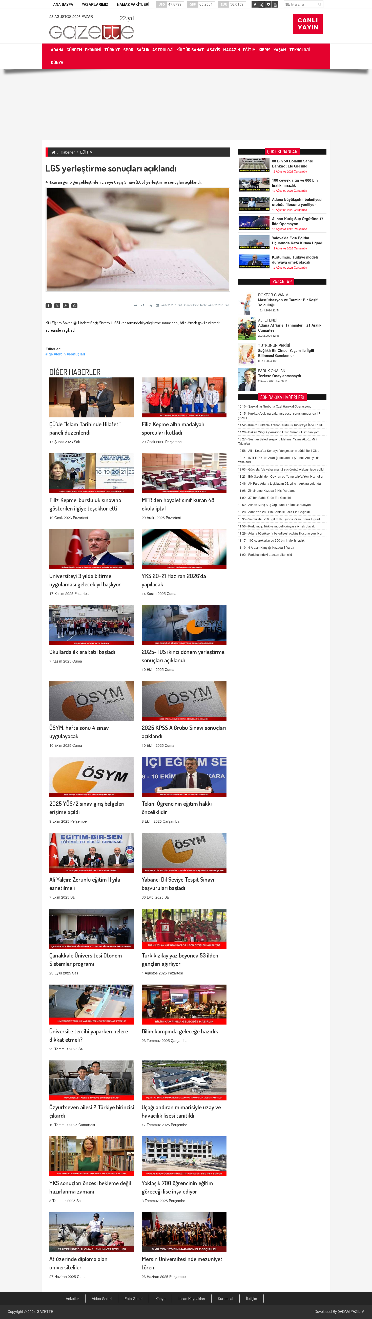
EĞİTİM (86, 152)
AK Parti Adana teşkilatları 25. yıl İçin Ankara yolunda (279, 483)
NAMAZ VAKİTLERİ (133, 4)
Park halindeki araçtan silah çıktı (265, 554)
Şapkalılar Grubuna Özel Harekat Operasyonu (275, 406)
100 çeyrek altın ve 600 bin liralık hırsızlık (295, 183)
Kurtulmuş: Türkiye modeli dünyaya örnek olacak (295, 259)
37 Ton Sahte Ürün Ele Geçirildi (265, 497)
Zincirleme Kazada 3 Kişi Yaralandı (267, 490)
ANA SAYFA (63, 4)
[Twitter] (57, 305)
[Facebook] (49, 305)
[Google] (66, 305)
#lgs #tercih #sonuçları (65, 353)
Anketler (72, 1298)
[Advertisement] (186, 104)
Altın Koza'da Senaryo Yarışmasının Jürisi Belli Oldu (278, 450)
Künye (160, 1298)
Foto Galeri (133, 1298)
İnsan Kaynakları (191, 1298)
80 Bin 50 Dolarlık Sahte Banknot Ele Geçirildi (292, 163)
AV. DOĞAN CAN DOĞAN (278, 370)
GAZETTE (45, 1311)
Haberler (68, 152)
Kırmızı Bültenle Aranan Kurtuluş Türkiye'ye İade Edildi (280, 425)
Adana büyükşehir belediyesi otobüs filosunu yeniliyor (297, 202)
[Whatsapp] (74, 305)
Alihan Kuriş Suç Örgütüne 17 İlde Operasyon (297, 221)
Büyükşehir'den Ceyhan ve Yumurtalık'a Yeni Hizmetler (280, 476)
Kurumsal (225, 1298)
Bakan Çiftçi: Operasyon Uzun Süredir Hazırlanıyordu (279, 432)
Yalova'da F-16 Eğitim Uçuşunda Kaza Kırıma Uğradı (297, 240)
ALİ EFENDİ (267, 294)
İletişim (251, 1298)
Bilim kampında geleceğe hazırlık (180, 1031)
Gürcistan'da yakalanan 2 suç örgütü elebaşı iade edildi (281, 469)
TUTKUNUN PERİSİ (274, 320)
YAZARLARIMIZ (95, 4)
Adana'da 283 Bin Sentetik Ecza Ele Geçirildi (274, 511)
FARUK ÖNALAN (271, 345)
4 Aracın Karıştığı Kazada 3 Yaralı (266, 547)
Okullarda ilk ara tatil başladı (82, 651)
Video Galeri (102, 1298)
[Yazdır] (136, 305)
